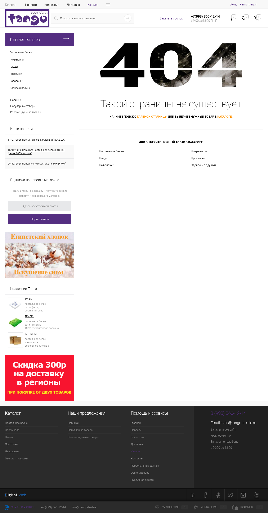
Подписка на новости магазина (34, 180)
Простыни (198, 158)
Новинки (15, 100)
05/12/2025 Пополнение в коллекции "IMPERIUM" (37, 163)
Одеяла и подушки (203, 165)
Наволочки (106, 165)
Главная (10, 4)
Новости (31, 4)
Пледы (103, 158)
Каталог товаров (25, 39)
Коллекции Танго (23, 289)
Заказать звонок (171, 18)
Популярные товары (23, 106)
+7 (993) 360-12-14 (53, 507)
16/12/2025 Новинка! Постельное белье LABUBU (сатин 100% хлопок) (36, 152)
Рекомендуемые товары (25, 112)
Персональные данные (145, 465)
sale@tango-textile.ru (239, 422)
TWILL (28, 298)
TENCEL (29, 316)
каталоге (224, 116)
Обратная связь (22, 507)
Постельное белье (111, 151)
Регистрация (248, 4)
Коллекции (51, 4)
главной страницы (152, 116)
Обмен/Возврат (141, 472)
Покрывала (199, 151)
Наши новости (21, 129)
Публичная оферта (142, 479)
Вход (233, 4)
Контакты (137, 458)
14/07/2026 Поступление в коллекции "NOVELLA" (36, 139)
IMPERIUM (30, 334)
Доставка (73, 4)
